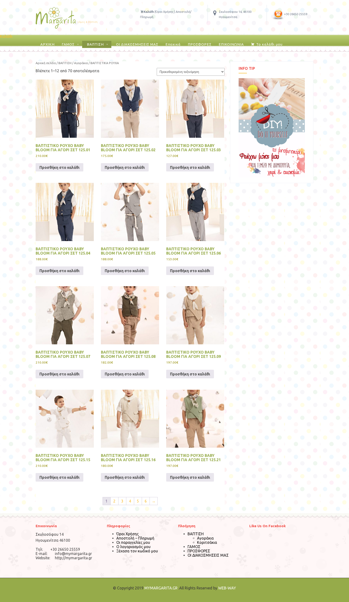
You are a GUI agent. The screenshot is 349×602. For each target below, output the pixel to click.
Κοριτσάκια (207, 542)
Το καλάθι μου (269, 44)
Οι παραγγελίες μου (133, 542)
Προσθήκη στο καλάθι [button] (59, 167)
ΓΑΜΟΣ (68, 44)
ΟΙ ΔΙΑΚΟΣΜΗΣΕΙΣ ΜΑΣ (137, 44)
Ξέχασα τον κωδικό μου (137, 551)
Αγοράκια (81, 63)
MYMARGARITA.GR (161, 588)
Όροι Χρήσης (165, 11)
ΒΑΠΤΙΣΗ (95, 44)
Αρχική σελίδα (46, 63)
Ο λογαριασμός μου (133, 547)
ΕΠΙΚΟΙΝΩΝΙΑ (231, 44)
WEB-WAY (227, 588)
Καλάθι (6, 36)
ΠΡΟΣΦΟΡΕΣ (200, 44)
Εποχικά (173, 44)
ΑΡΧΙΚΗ (47, 44)
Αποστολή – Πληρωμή (135, 538)
